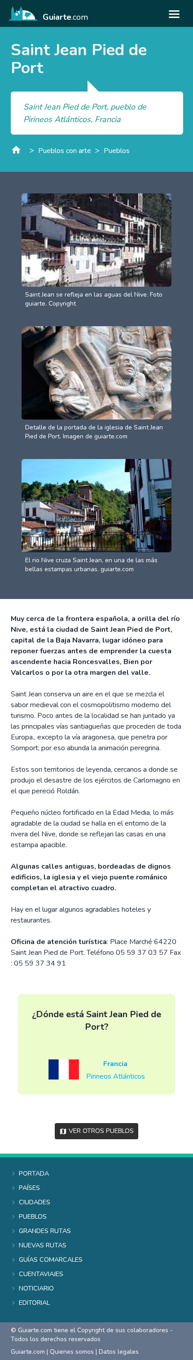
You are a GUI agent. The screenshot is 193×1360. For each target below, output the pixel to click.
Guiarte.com (28, 1351)
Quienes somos (72, 1351)
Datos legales (119, 1351)
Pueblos (117, 151)
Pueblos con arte (64, 151)
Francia (115, 1064)
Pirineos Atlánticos (115, 1076)
